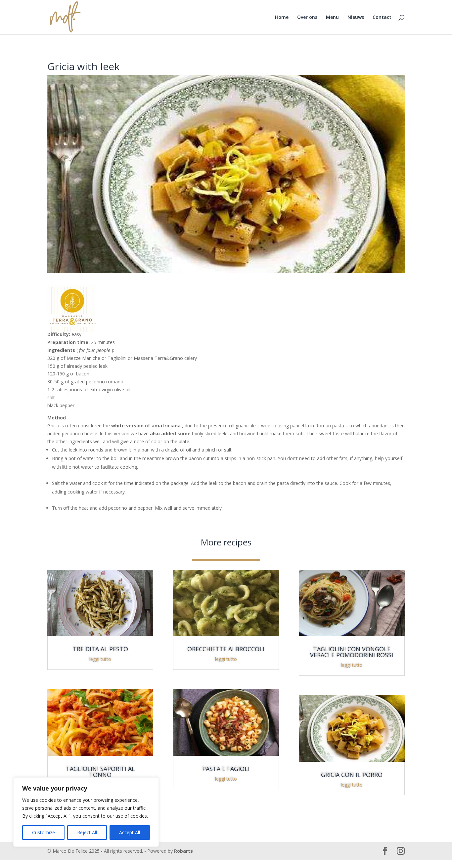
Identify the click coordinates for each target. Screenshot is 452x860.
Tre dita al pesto (100, 649)
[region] (86, 812)
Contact (382, 17)
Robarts (183, 851)
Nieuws (355, 17)
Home (282, 17)
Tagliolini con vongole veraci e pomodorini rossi (351, 652)
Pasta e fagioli (225, 769)
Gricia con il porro (352, 775)
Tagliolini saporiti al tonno (100, 772)
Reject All (87, 832)
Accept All (129, 832)
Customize (43, 832)
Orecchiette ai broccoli (225, 649)
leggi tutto (100, 659)
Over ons (307, 17)
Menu (332, 17)
